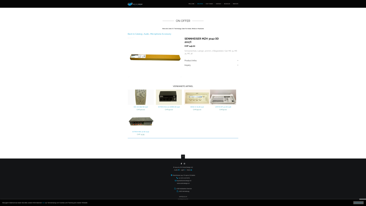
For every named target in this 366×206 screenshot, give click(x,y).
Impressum (183, 196)
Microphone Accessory (160, 34)
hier (43, 203)
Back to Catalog (135, 34)
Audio (146, 34)
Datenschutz (183, 199)
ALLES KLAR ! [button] (358, 202)
